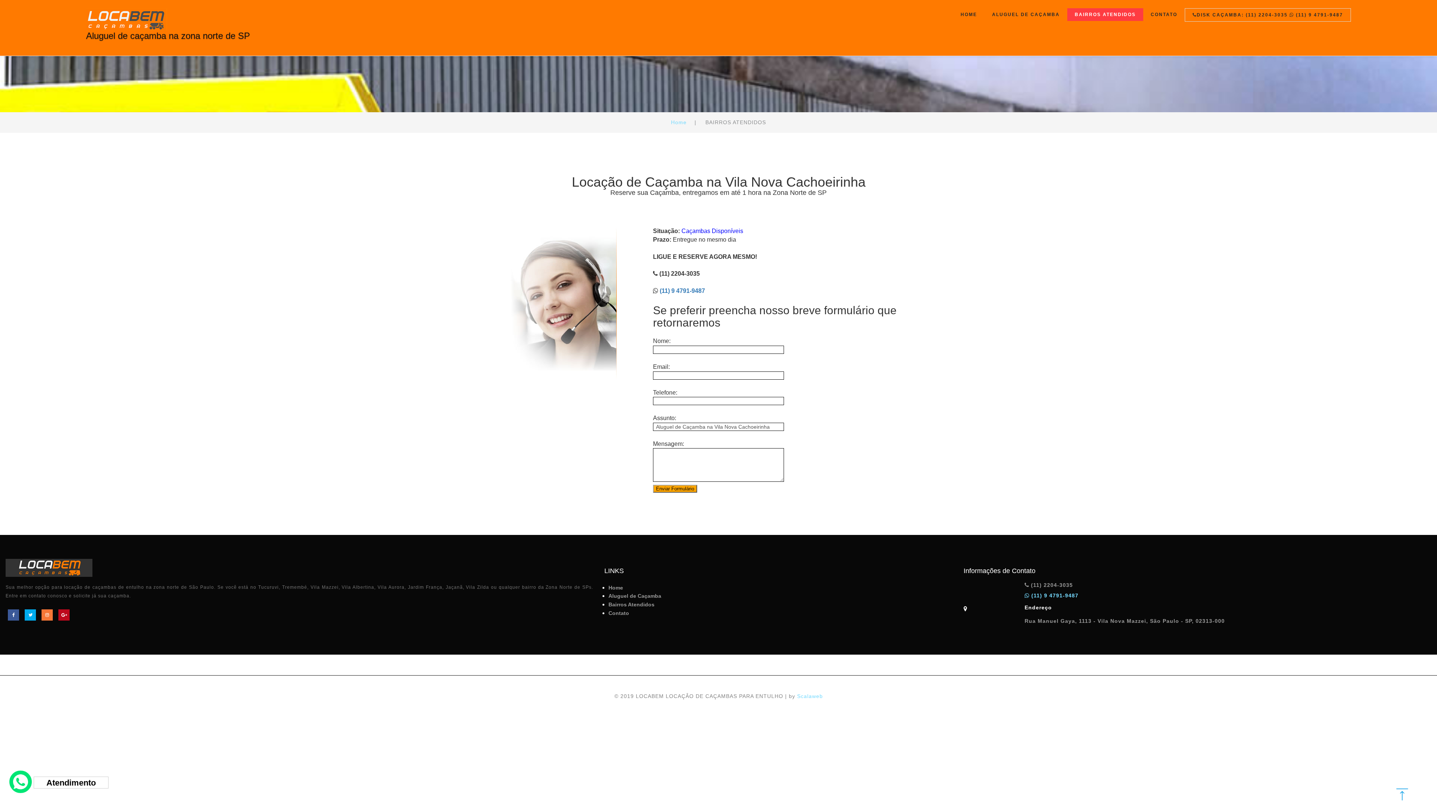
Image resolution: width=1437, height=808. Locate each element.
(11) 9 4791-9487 (682, 291)
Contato (1164, 14)
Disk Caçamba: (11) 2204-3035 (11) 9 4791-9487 (1270, 15)
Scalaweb (810, 696)
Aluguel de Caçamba (1026, 14)
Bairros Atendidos (1105, 14)
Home (969, 14)
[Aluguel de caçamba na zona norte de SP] (168, 17)
